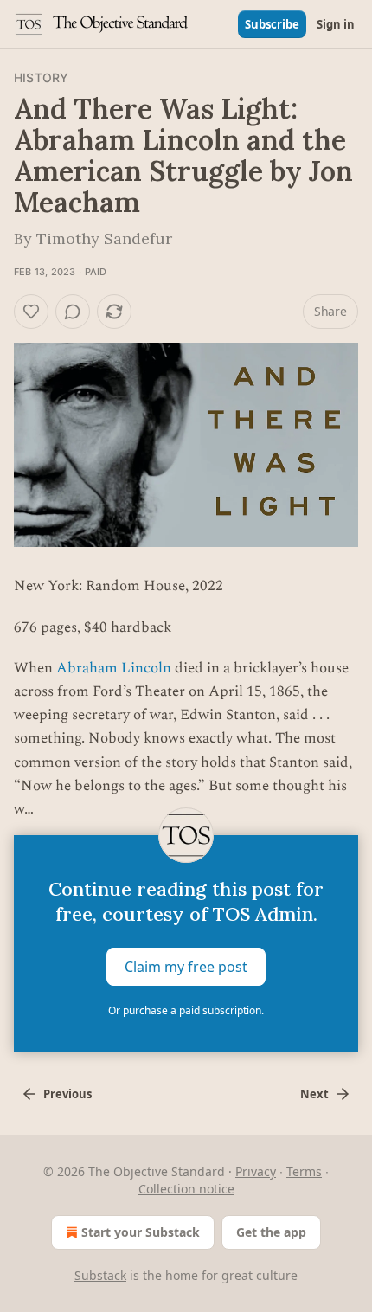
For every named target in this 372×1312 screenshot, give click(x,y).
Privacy (255, 1171)
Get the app (271, 1232)
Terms (304, 1171)
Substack (100, 1275)
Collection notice (186, 1188)
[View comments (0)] (72, 311)
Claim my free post (186, 966)
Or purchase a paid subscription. (186, 1010)
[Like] (31, 311)
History (41, 77)
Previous (67, 1094)
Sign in (336, 24)
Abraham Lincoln (113, 668)
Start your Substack (140, 1232)
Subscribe (272, 24)
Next (314, 1094)
